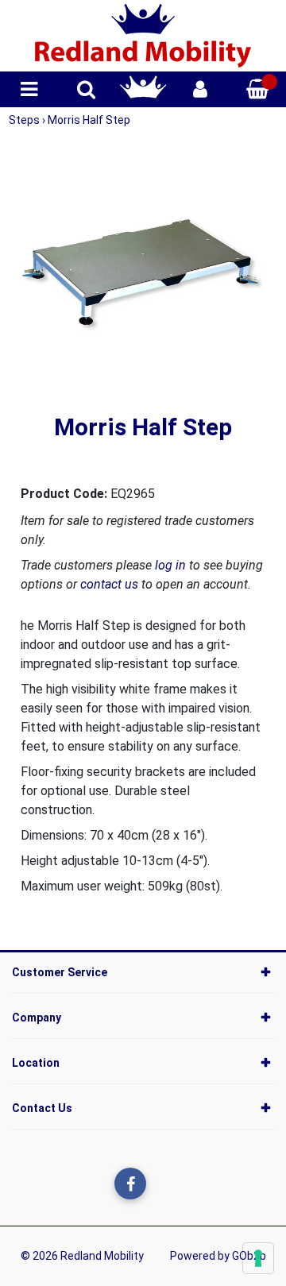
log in (170, 565)
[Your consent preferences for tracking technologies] (258, 1258)
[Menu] (28, 89)
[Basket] (257, 89)
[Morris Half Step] (143, 274)
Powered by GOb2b (218, 1255)
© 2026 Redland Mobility (82, 1255)
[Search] (86, 89)
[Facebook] (130, 1183)
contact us (109, 584)
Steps (25, 120)
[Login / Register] (200, 89)
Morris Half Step (89, 120)
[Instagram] (163, 1183)
